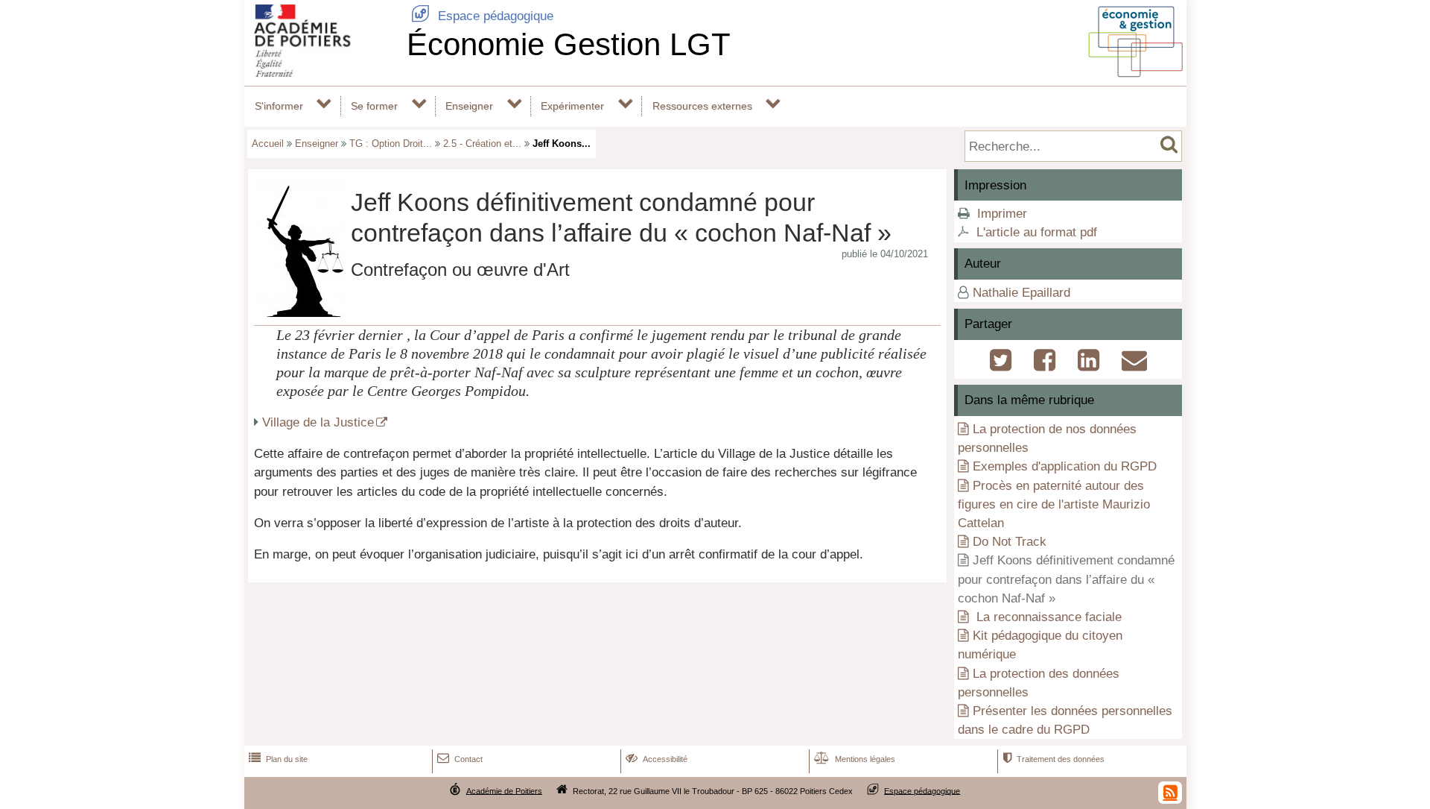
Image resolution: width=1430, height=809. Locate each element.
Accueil (268, 143)
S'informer (279, 106)
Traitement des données (1053, 759)
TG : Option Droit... (390, 143)
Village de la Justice (318, 422)
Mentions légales (854, 759)
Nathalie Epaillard (1021, 293)
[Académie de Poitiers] (322, 73)
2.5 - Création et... (482, 143)
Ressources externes (702, 106)
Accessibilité (656, 759)
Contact (460, 759)
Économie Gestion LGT (569, 44)
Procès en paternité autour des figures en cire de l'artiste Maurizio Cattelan (1054, 504)
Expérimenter (572, 106)
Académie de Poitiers (504, 790)
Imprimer (1002, 214)
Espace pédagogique (482, 16)
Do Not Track (1009, 542)
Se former (374, 106)
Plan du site (278, 759)
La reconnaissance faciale (1047, 617)
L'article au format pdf (1036, 232)
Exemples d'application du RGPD (1065, 466)
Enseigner (469, 106)
